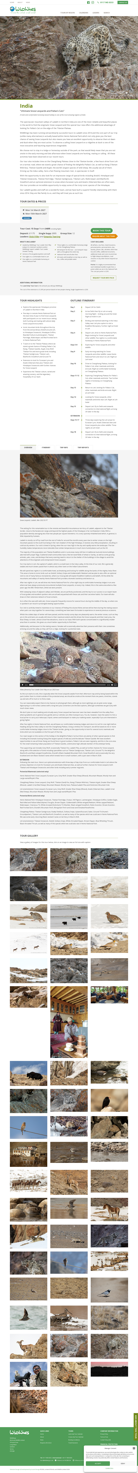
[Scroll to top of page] (127, 1434)
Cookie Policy (109, 1468)
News (28, 2)
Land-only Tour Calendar (75, 1434)
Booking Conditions (74, 1440)
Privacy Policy (104, 1434)
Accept (98, 1463)
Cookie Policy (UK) (105, 1440)
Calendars (83, 13)
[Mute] (112, 685)
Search (107, 13)
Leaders (96, 13)
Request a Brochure (46, 1443)
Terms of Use (104, 1437)
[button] (134, 1448)
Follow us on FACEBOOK (64, 1460)
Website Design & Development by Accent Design (25, 1469)
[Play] (23, 685)
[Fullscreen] (115, 685)
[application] (69, 659)
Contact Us (123, 2)
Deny (123, 1463)
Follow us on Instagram (81, 1460)
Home (12, 2)
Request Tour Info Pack (103, 278)
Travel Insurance (73, 1443)
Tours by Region (67, 13)
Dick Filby (34, 236)
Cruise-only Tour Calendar (75, 1437)
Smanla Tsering (52, 236)
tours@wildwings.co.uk (46, 1460)
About (20, 2)
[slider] (67, 684)
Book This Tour (102, 230)
